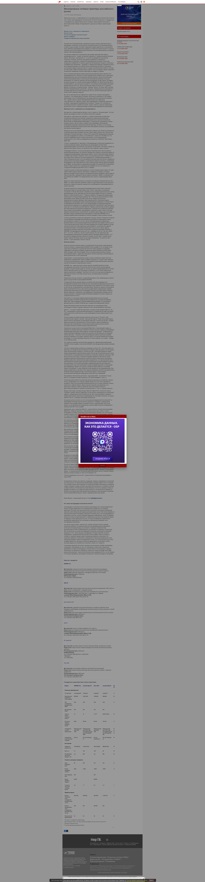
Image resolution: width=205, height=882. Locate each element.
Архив (101, 1)
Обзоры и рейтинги (110, 1)
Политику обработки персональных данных (137, 880)
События (72, 1)
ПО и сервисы (121, 1)
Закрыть (151, 880)
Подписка (88, 1)
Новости (66, 1)
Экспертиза (80, 1)
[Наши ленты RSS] (144, 2)
